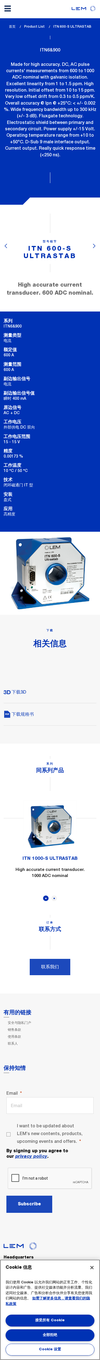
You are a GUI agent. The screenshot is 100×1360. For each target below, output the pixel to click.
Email (12, 1093)
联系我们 (50, 966)
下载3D (18, 692)
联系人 (13, 1043)
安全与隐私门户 (19, 1022)
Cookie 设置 (50, 1349)
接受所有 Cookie (50, 1320)
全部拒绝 (50, 1335)
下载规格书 (22, 714)
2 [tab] (54, 898)
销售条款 (14, 1029)
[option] (50, 843)
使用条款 (14, 1036)
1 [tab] (46, 898)
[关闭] (92, 1268)
